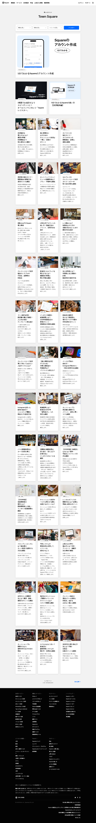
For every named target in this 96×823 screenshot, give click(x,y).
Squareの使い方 (53, 761)
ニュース (34, 743)
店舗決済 (17, 714)
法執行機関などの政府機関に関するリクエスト (69, 812)
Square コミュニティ (54, 759)
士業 (16, 771)
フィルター (71, 27)
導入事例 (51, 746)
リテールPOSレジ (36, 701)
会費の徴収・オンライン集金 (22, 776)
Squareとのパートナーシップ (39, 748)
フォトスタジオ (52, 704)
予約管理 (34, 704)
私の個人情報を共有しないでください (72, 802)
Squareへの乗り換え (54, 748)
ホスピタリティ (19, 766)
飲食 (16, 743)
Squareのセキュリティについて (73, 810)
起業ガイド (51, 766)
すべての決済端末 (70, 714)
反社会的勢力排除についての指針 (73, 815)
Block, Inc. (78, 817)
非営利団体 (18, 768)
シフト (33, 716)
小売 (16, 741)
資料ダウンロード (53, 743)
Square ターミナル (70, 698)
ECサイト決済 (18, 724)
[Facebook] (77, 797)
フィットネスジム (19, 778)
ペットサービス (19, 773)
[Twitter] (75, 797)
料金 (50, 741)
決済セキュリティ (19, 726)
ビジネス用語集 (52, 764)
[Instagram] (80, 797)
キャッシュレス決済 (20, 698)
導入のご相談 (52, 751)
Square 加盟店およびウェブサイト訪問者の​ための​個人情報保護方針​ (64, 807)
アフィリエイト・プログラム (39, 746)
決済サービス (18, 696)
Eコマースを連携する (54, 701)
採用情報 (34, 751)
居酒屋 (17, 763)
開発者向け (51, 706)
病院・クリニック (19, 755)
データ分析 (35, 711)
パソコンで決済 (19, 721)
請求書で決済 (18, 719)
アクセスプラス (36, 714)
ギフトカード (35, 726)
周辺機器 (68, 716)
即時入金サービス (36, 709)
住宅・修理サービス (20, 748)
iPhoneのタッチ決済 (20, 706)
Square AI (34, 724)
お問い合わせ (52, 754)
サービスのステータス (54, 769)
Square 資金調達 (36, 706)
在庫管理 (34, 721)
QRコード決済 (18, 704)
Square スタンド (70, 706)
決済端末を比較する (70, 711)
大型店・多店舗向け (20, 758)
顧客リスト (35, 719)
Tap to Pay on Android (21, 709)
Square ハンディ (70, 696)
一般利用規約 (77, 805)
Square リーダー (70, 704)
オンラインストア (53, 696)
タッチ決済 (18, 711)
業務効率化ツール (36, 734)
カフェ (17, 760)
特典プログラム (36, 729)
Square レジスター (70, 701)
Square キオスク (70, 709)
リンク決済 (51, 698)
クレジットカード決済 (20, 701)
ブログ (50, 756)
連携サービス (35, 731)
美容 (16, 746)
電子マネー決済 (19, 716)
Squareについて (36, 741)
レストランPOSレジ (37, 698)
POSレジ (34, 696)
